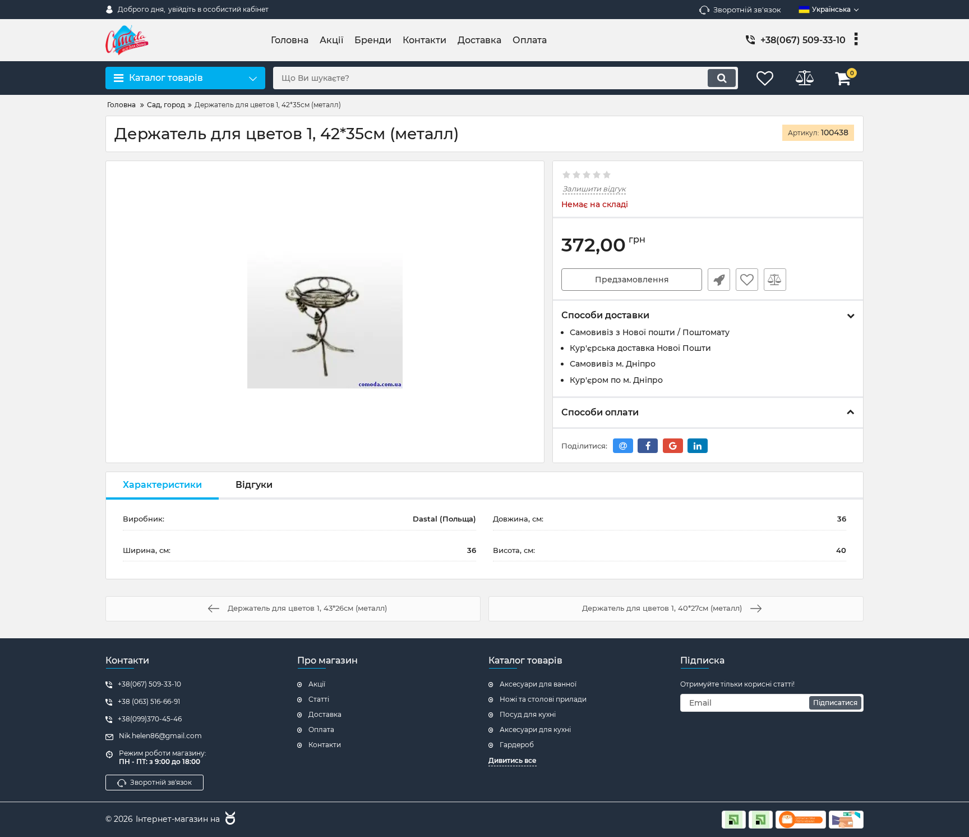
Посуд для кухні (528, 714)
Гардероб (517, 744)
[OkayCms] (229, 819)
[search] (722, 78)
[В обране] (747, 279)
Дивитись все (512, 760)
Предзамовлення (632, 280)
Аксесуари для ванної (538, 684)
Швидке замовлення (719, 279)
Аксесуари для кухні (535, 729)
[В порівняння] (775, 279)
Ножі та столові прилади (543, 699)
